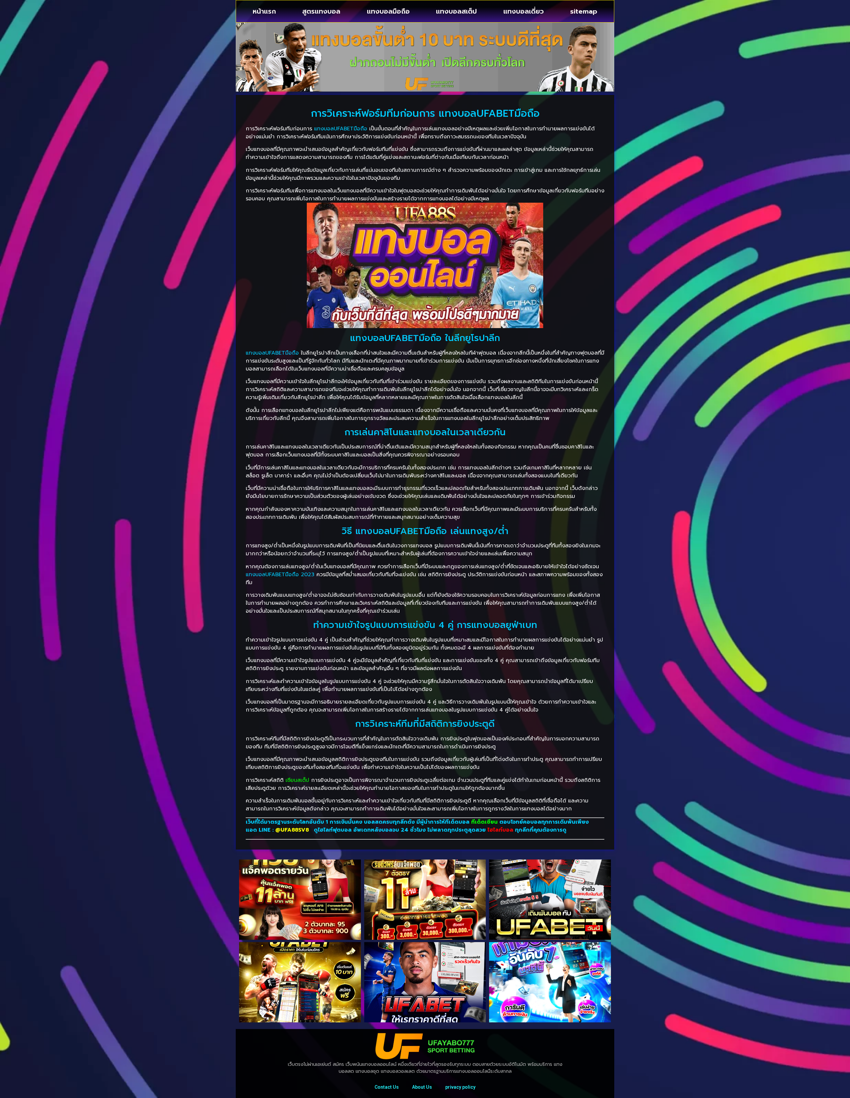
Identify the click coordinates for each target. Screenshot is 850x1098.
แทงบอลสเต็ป (456, 11)
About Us (422, 1087)
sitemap (583, 11)
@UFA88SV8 (292, 830)
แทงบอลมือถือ (388, 11)
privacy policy (460, 1087)
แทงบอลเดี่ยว (523, 11)
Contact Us (387, 1087)
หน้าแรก (264, 11)
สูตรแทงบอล (321, 11)
